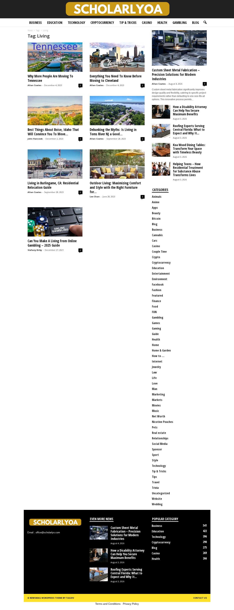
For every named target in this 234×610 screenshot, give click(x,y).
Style (155, 460)
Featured (157, 295)
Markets (157, 400)
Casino (147, 22)
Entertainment (161, 273)
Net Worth (158, 416)
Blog (195, 22)
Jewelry (156, 367)
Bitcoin (156, 219)
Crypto (156, 257)
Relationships (160, 438)
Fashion (156, 290)
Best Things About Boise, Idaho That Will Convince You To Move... (53, 131)
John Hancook (35, 138)
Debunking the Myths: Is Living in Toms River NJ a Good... (113, 131)
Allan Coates (34, 85)
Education (54, 22)
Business (35, 22)
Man (154, 389)
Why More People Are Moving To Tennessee (50, 78)
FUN (154, 312)
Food (155, 306)
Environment (159, 279)
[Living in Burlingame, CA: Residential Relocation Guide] (55, 164)
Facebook (158, 284)
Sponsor (157, 449)
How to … (158, 356)
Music (155, 411)
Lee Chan (95, 196)
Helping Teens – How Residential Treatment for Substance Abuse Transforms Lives (188, 169)
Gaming (156, 328)
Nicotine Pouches (162, 422)
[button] (205, 22)
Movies (156, 405)
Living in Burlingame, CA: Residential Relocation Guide (53, 185)
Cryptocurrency (102, 22)
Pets (154, 427)
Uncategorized (161, 493)
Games (156, 323)
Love (155, 383)
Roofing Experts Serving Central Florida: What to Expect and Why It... (189, 129)
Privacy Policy (131, 603)
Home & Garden (161, 350)
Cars (154, 241)
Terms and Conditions (107, 603)
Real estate (159, 433)
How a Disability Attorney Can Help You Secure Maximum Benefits (190, 110)
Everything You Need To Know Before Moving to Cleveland (115, 78)
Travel (155, 482)
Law (154, 372)
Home (30, 30)
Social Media (159, 444)
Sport (155, 455)
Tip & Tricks (127, 22)
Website (157, 499)
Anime (155, 202)
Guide (155, 334)
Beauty (156, 213)
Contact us (200, 597)
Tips (154, 477)
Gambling (180, 22)
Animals (156, 197)
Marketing (158, 394)
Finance (156, 301)
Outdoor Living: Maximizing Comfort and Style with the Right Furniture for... (115, 187)
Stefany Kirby (35, 250)
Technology (76, 22)
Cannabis (157, 235)
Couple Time (159, 252)
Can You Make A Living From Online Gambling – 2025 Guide (52, 243)
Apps (155, 208)
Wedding (157, 504)
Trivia (155, 488)
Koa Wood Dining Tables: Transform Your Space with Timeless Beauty (189, 148)
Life (154, 378)
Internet (157, 361)
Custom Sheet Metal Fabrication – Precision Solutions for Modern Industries (176, 74)
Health (162, 22)
